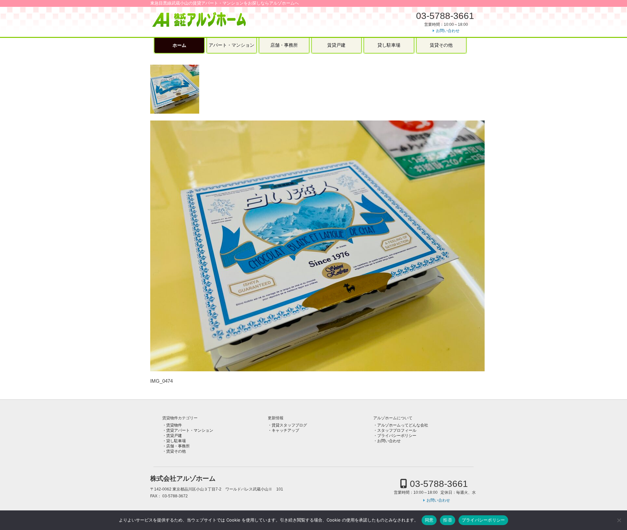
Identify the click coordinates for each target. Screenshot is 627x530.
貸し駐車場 (389, 45)
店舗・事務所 (284, 45)
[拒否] (619, 520)
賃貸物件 (174, 425)
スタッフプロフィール (396, 430)
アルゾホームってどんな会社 (402, 425)
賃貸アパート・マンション (189, 430)
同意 (429, 519)
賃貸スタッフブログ (289, 425)
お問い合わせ (447, 30)
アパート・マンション (231, 45)
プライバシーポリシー (396, 435)
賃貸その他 (441, 45)
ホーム (179, 45)
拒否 (447, 519)
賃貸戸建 (336, 45)
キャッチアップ (285, 430)
